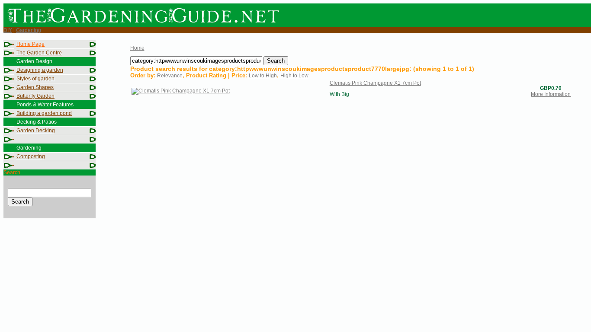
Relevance (170, 76)
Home (137, 48)
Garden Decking (35, 131)
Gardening (28, 30)
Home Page (30, 44)
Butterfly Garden (35, 96)
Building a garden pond (44, 113)
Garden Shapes (35, 87)
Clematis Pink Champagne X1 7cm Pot (375, 83)
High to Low (294, 76)
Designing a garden (39, 70)
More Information (551, 94)
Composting (30, 156)
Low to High (263, 76)
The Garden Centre (39, 53)
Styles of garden (35, 79)
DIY (7, 30)
